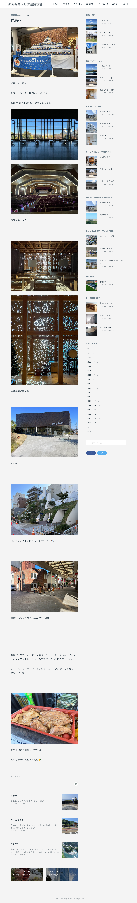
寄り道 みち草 (17, 819)
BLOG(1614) (15, 777)
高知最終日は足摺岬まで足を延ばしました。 (29, 801)
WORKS (66, 4)
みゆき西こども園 (107, 236)
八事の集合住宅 (106, 123)
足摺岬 (14, 795)
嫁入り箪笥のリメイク (108, 303)
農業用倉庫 (104, 214)
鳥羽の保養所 (105, 111)
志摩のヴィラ (105, 20)
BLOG (114, 4)
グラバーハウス (106, 135)
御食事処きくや (106, 157)
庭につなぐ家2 (105, 32)
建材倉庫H (104, 282)
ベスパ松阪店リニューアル (110, 248)
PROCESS (103, 4)
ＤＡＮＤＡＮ (105, 315)
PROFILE (78, 4)
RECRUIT (125, 4)
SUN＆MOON (105, 327)
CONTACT (90, 4)
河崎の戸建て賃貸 (107, 90)
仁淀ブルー (16, 844)
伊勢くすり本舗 (106, 78)
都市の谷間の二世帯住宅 (109, 44)
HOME (56, 4)
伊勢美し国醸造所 (107, 181)
